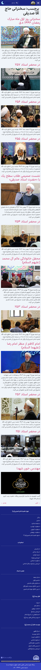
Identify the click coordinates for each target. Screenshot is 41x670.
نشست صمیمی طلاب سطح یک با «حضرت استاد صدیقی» (20, 178)
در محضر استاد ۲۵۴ (27, 221)
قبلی (37, 503)
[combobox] (11, 3)
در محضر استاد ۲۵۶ (27, 102)
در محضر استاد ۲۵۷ (27, 64)
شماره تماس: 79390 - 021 (20, 668)
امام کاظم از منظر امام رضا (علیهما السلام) (23, 346)
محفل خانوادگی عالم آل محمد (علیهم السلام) (21, 260)
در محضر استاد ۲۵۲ (27, 394)
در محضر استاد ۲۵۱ (28, 431)
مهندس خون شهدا (28, 468)
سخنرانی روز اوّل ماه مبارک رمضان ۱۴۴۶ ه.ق (24, 21)
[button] (38, 3)
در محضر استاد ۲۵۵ (27, 139)
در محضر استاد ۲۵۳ (27, 307)
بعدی (3, 503)
